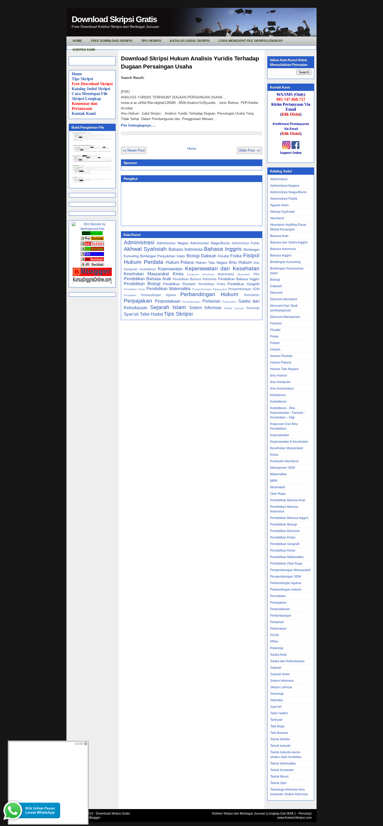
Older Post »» (250, 150)
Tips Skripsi (151, 41)
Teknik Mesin (279, 776)
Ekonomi (276, 293)
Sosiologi (253, 308)
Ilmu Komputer (280, 382)
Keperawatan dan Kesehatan (222, 268)
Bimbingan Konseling (285, 262)
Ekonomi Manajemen (285, 317)
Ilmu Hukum (240, 262)
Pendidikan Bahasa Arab (147, 279)
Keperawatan (170, 269)
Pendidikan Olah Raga (286, 563)
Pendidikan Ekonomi (179, 284)
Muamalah (244, 274)
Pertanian (211, 301)
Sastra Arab (278, 654)
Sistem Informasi (205, 307)
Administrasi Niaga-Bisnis (210, 243)
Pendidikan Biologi (142, 283)
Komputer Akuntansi (200, 274)
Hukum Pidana (180, 262)
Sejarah (275, 667)
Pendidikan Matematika (168, 288)
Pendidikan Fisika (211, 284)
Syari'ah (131, 314)
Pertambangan (192, 301)
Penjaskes (130, 295)
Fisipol (251, 255)
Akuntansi (277, 218)
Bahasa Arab (279, 236)
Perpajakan (138, 301)
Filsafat (223, 256)
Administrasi (139, 242)
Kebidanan (278, 395)
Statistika (276, 700)
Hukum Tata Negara (211, 263)
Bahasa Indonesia (185, 249)
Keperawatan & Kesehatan (289, 441)
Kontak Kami (84, 113)
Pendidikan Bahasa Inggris (239, 279)
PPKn (274, 641)
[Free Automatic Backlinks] (92, 234)
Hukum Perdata (143, 262)
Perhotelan (252, 295)
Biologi (193, 256)
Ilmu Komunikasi (282, 388)
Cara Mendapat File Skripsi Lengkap (250, 41)
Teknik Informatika (283, 763)
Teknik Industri (280, 746)
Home (77, 74)
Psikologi (276, 648)
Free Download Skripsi (111, 41)
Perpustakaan (168, 301)
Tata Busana (279, 733)
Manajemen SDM (282, 468)
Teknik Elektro (280, 739)
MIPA (273, 481)
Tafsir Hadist (151, 314)
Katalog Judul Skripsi (91, 88)
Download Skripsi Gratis (114, 19)
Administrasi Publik (246, 243)
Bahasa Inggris (223, 249)
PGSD (274, 635)
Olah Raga (278, 494)
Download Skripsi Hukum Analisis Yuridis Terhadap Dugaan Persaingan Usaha (190, 62)
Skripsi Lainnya (234, 308)
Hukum (275, 349)
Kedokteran (148, 269)
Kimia (178, 274)
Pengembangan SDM (244, 289)
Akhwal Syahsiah (145, 249)
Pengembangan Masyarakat (209, 289)
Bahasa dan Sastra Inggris (289, 242)
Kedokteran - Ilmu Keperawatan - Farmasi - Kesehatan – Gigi (287, 412)
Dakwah (208, 256)
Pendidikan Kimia (134, 289)
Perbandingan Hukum (209, 294)
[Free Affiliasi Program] (92, 282)
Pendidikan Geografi (243, 284)
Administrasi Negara (172, 243)
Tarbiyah (276, 720)
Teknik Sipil (278, 783)
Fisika (236, 256)
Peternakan (230, 301)
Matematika (226, 274)
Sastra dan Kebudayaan (287, 661)
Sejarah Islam (168, 307)
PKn (257, 274)
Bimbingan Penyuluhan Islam (162, 256)
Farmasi (276, 323)
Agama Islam (279, 205)
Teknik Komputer (282, 770)
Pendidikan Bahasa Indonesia (195, 279)
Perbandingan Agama (158, 295)
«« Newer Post (134, 150)
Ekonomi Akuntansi (283, 299)
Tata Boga (277, 726)
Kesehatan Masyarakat (146, 274)
